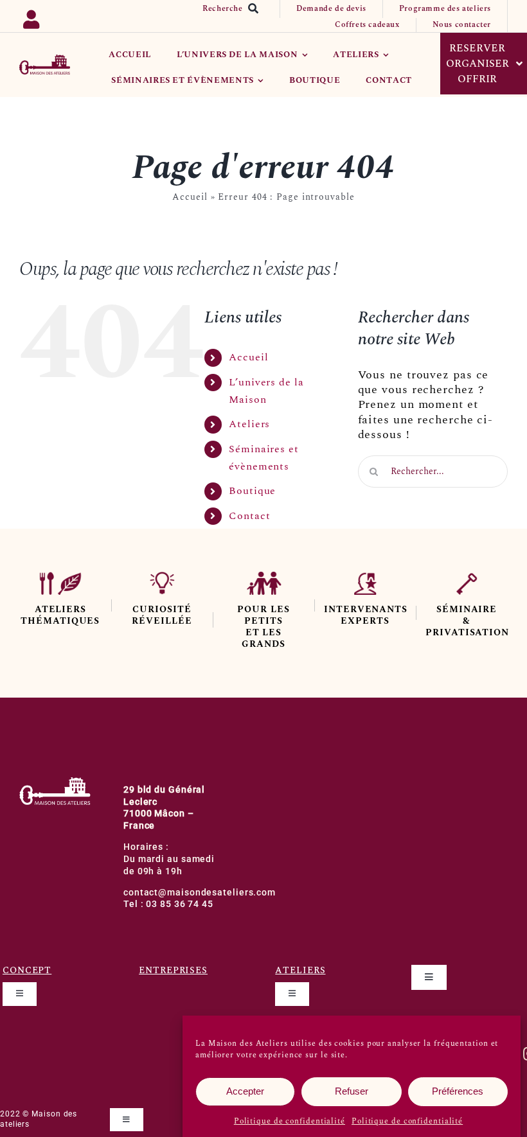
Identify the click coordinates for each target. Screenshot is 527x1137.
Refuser (351, 1091)
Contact (249, 516)
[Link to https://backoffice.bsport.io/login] (50, 16)
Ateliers (249, 424)
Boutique (252, 490)
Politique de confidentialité (289, 1121)
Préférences (457, 1091)
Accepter (245, 1091)
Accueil (189, 197)
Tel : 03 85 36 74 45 (168, 904)
